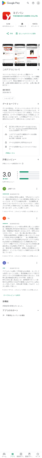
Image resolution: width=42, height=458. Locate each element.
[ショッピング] (9, 98)
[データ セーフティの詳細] (10, 153)
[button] (25, 26)
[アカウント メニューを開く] (38, 3)
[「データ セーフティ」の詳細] (38, 103)
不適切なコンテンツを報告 (14, 315)
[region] (21, 25)
